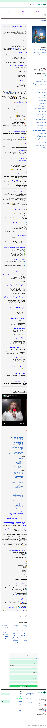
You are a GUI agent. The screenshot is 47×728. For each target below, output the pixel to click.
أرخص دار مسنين (20, 465)
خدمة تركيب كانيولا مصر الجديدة (40, 124)
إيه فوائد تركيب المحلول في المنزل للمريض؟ (39, 83)
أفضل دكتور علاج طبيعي (19, 493)
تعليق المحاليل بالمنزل (42, 100)
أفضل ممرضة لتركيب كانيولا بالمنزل (40, 81)
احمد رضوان (40, 15)
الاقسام (8, 694)
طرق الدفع (20, 710)
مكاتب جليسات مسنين (19, 476)
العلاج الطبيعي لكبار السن (18, 496)
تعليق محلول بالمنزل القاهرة (41, 102)
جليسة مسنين (20, 699)
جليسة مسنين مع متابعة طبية (18, 477)
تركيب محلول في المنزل (42, 97)
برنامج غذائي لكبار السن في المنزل (17, 444)
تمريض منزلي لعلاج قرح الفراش (40, 119)
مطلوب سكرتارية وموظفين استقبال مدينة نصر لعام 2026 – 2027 (39, 50)
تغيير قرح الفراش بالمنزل (41, 106)
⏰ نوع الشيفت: (35, 670)
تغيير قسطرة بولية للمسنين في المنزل (40, 108)
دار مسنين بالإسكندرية (19, 462)
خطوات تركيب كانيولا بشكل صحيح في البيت (39, 130)
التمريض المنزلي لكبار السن (18, 441)
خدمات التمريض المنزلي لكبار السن (17, 449)
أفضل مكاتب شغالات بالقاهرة (17, 482)
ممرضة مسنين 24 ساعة (19, 452)
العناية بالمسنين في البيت (19, 443)
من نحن (21, 713)
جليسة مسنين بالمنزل (19, 448)
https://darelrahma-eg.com (21, 556)
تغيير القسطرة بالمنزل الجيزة (41, 105)
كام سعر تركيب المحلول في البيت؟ (40, 133)
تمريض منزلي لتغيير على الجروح (41, 117)
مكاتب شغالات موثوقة (19, 487)
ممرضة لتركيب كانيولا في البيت (41, 136)
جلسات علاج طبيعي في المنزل (18, 494)
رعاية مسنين (20, 54)
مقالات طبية (20, 707)
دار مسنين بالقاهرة (20, 461)
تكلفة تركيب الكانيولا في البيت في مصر (39, 109)
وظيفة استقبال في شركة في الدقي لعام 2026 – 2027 (39, 56)
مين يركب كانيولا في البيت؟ (41, 142)
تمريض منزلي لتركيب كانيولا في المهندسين (39, 113)
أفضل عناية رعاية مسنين (22, 602)
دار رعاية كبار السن (20, 467)
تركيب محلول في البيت (19, 504)
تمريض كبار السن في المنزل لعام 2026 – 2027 (24, 635)
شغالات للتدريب (20, 485)
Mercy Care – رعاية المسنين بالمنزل (16, 517)
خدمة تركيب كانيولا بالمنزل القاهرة (40, 122)
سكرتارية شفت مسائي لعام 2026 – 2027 (30, 719)
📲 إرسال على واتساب (23, 686)
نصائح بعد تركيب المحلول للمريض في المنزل (39, 144)
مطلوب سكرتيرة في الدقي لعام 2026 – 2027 (39, 52)
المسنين (14, 169)
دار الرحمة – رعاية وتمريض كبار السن (16, 513)
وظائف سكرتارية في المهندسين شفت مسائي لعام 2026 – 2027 (29, 715)
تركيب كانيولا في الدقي (42, 91)
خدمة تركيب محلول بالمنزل (41, 125)
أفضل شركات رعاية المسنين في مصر (17, 437)
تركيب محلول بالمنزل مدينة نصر (41, 94)
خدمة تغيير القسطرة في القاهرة (40, 128)
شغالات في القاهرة (19, 484)
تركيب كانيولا (34, 89)
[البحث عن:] (5, 701)
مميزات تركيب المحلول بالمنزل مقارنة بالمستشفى (40, 140)
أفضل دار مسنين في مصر (19, 458)
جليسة (24, 57)
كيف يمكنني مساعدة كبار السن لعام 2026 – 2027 (15, 636)
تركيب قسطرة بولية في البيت (36, 87)
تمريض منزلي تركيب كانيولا (41, 111)
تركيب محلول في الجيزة (42, 95)
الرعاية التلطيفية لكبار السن (18, 442)
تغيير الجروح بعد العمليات (18, 506)
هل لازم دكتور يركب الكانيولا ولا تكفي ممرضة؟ (38, 147)
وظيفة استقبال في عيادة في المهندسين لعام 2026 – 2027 (39, 59)
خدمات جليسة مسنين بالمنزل (18, 475)
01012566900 (44, 710)
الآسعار (21, 695)
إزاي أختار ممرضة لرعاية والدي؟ (17, 439)
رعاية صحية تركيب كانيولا (41, 131)
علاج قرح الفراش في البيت (18, 508)
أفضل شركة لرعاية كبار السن (18, 438)
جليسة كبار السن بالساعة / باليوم (17, 447)
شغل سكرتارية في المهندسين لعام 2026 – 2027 (39, 54)
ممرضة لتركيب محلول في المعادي (40, 138)
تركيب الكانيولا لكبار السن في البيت (40, 86)
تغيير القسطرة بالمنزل (42, 103)
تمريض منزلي (18, 214)
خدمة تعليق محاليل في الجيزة (41, 127)
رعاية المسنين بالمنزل (42, 20)
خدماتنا (21, 696)
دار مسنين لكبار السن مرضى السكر (17, 460)
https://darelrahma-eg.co (17, 594)
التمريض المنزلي (19, 141)
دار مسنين (20, 704)
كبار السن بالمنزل (20, 436)
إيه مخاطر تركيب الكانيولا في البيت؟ (40, 84)
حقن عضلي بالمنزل (20, 503)
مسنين (19, 68)
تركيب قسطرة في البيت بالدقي (41, 89)
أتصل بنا (21, 712)
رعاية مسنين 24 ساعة (19, 451)
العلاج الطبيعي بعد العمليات (18, 495)
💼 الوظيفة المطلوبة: (34, 667)
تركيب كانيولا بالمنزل (19, 505)
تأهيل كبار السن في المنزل (18, 446)
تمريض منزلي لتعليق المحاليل (41, 114)
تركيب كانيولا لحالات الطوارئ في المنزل (39, 92)
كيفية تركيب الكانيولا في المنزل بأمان (40, 135)
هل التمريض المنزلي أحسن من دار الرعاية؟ (16, 453)
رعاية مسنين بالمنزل (18, 90)
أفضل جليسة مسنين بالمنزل (18, 472)
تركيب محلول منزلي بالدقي (41, 98)
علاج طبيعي (20, 702)
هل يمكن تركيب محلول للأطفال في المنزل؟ (39, 148)
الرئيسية (21, 693)
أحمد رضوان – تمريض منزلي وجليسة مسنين (15, 514)
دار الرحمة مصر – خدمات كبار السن (16, 516)
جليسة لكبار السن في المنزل (18, 473)
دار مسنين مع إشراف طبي (18, 466)
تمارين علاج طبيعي (19, 498)
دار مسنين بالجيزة (20, 463)
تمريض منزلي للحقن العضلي (41, 120)
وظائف (21, 708)
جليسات (22, 250)
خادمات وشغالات (19, 705)
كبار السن (14, 49)
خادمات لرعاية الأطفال (19, 486)
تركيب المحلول (43, 87)
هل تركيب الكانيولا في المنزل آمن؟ (40, 145)
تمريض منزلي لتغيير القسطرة (41, 116)
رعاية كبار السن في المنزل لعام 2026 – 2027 (5, 634)
